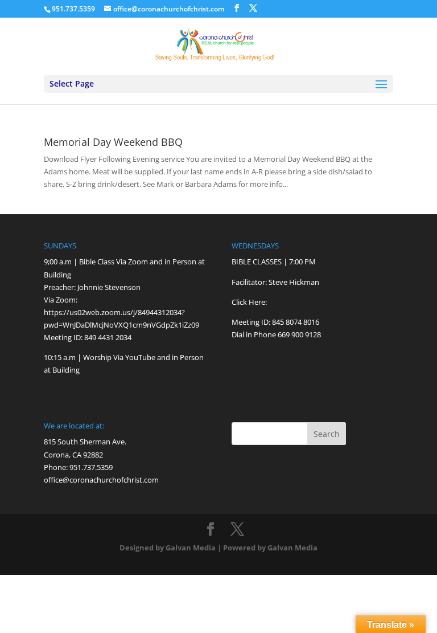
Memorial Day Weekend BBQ (113, 142)
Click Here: (249, 302)
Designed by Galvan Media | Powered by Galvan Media (218, 547)
